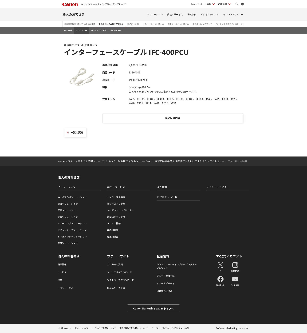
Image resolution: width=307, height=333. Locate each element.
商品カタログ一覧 (98, 30)
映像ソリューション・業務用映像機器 (151, 161)
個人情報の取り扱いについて (133, 328)
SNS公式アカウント (228, 256)
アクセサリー (81, 30)
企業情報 (222, 4)
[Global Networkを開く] (243, 4)
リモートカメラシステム (153, 23)
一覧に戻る (77, 132)
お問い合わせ (65, 328)
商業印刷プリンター (117, 216)
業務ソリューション (68, 243)
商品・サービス (175, 14)
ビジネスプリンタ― (117, 203)
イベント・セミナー (233, 14)
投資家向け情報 (164, 291)
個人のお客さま (69, 256)
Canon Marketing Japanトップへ (153, 308)
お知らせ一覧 (116, 30)
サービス (62, 272)
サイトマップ (81, 328)
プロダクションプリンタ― (120, 210)
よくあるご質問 (115, 264)
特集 (60, 280)
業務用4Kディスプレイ (202, 23)
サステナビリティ (165, 283)
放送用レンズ (133, 23)
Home (61, 161)
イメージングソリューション (72, 223)
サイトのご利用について (103, 328)
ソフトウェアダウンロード (120, 280)
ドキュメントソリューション (72, 236)
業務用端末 (112, 230)
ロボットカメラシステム (178, 23)
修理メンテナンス (116, 287)
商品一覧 (68, 30)
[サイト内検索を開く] (237, 4)
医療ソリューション (68, 210)
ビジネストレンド (210, 14)
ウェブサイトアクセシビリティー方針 (170, 328)
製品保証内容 (172, 118)
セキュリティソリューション (72, 230)
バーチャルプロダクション (227, 23)
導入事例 (191, 14)
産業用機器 (112, 236)
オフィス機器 (114, 223)
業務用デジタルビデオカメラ (111, 23)
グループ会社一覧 (165, 275)
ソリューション (155, 14)
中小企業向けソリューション (72, 197)
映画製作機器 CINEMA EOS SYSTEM (79, 23)
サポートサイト (118, 256)
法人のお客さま (73, 14)
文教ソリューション (68, 216)
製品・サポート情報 (201, 4)
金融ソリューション (68, 203)
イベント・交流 (65, 287)
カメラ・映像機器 (118, 161)
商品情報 (62, 264)
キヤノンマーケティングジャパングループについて (177, 266)
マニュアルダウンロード (119, 272)
